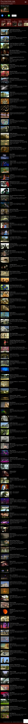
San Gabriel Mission (14, 326)
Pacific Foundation (13, 85)
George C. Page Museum (15, 664)
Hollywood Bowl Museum (15, 554)
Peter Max (12, 485)
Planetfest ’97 (12, 609)
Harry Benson (12, 547)
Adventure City (13, 36)
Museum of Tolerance (14, 374)
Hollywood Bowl (13, 471)
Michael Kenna (13, 533)
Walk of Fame (12, 443)
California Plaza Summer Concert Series (18, 519)
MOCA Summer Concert (15, 181)
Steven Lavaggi (13, 671)
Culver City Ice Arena (14, 354)
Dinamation (12, 512)
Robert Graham (13, 657)
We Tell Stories (13, 250)
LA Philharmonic (13, 105)
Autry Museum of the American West (17, 347)
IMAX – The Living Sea (14, 491)
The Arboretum (13, 429)
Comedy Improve (13, 264)
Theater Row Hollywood (14, 678)
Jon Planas (12, 119)
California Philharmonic (14, 78)
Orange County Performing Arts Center (18, 112)
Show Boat (12, 229)
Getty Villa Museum (14, 506)
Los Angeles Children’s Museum (16, 319)
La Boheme (12, 174)
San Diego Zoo (13, 713)
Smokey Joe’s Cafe (14, 457)
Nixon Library (12, 305)
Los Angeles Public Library (15, 236)
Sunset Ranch (12, 616)
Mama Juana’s (13, 561)
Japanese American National (15, 147)
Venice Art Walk (13, 602)
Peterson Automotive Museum (16, 526)
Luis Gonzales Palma (14, 588)
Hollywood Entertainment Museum (17, 140)
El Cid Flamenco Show (14, 623)
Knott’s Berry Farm (13, 595)
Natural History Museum (15, 540)
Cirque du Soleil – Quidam (15, 395)
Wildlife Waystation (13, 133)
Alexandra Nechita (13, 71)
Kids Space (12, 223)
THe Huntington (13, 216)
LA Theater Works (13, 278)
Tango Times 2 (13, 568)
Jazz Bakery (12, 692)
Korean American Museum (15, 464)
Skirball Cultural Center (14, 98)
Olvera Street (12, 64)
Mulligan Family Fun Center (15, 650)
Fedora (11, 202)
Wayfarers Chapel (13, 416)
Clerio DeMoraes (13, 685)
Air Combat (12, 637)
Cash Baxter (12, 630)
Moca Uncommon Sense (15, 271)
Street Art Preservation (14, 478)
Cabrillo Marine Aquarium (15, 29)
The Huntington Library (14, 126)
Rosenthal (12, 498)
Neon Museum (13, 450)
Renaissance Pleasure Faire (15, 298)
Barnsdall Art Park (13, 699)
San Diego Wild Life (14, 167)
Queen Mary (12, 436)
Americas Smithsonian (14, 367)
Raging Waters (13, 312)
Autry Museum (13, 402)
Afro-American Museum (14, 50)
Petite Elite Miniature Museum (16, 257)
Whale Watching (13, 188)
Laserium (11, 409)
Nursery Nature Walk (14, 209)
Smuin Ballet (12, 154)
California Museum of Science (16, 581)
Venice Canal (12, 92)
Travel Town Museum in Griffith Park (17, 43)
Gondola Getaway (13, 243)
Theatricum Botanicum (14, 360)
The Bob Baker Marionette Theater (17, 340)
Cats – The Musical (14, 574)
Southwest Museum (14, 706)
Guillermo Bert (13, 292)
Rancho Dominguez (14, 388)
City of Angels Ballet (14, 333)
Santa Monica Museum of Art (16, 285)
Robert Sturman (13, 643)
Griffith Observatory (14, 422)
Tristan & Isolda (13, 161)
